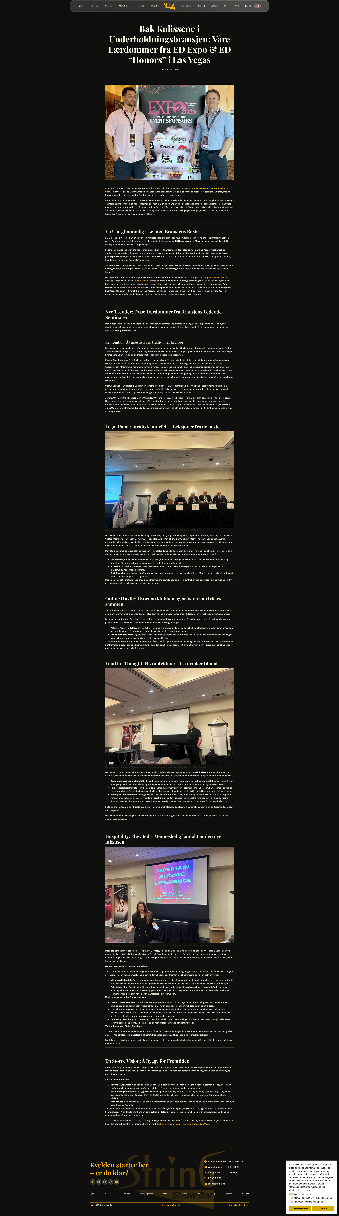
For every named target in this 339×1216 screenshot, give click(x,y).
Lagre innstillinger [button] (299, 1209)
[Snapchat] (104, 1182)
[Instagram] (92, 1182)
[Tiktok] (110, 1182)
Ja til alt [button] (323, 1209)
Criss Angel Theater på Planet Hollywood (206, 277)
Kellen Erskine (140, 280)
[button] (291, 1194)
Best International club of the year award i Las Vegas (184, 1124)
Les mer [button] (307, 1190)
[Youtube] (116, 1182)
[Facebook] (98, 1182)
